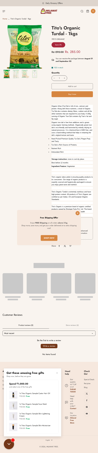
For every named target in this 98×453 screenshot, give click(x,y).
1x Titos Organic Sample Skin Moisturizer (35, 425)
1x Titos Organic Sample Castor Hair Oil (34, 393)
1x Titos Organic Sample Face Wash (33, 404)
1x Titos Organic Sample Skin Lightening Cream (34, 414)
